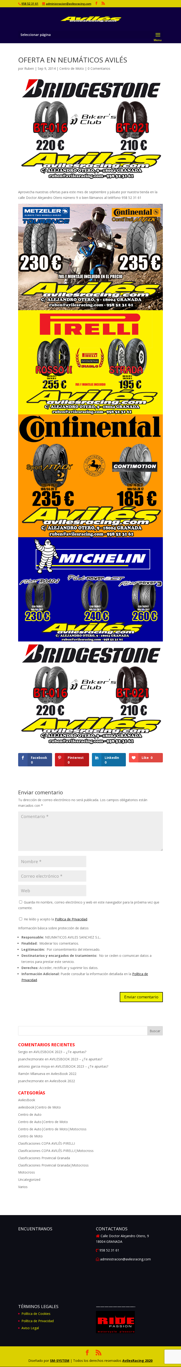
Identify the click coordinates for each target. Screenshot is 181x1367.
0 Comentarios (99, 68)
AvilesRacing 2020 (137, 1360)
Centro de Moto (71, 68)
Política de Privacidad (71, 919)
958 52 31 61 (29, 4)
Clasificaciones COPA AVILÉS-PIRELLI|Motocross (56, 1150)
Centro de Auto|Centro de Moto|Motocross (52, 1129)
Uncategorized (29, 1179)
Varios (23, 1187)
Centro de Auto (29, 1114)
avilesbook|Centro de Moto (39, 1107)
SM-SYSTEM (59, 1360)
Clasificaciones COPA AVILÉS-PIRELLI (46, 1143)
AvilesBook (26, 1100)
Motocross (26, 1172)
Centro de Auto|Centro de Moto (43, 1122)
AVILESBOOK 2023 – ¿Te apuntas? (59, 1052)
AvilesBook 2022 (63, 1073)
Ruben (29, 68)
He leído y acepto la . (55, 919)
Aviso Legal (30, 1328)
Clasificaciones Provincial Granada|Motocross (53, 1165)
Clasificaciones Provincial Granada (44, 1158)
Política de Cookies (35, 1313)
